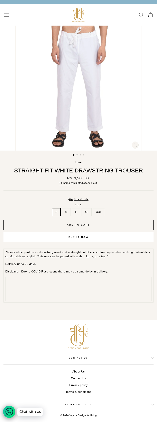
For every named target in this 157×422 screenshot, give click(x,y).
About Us (78, 371)
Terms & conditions (78, 391)
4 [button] (84, 155)
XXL (99, 212)
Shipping (64, 183)
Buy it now (78, 237)
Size (78, 205)
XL (87, 212)
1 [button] (74, 155)
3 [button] (81, 155)
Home (78, 162)
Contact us (78, 358)
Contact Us (78, 378)
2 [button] (77, 155)
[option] (78, 88)
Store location (78, 404)
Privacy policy (78, 385)
